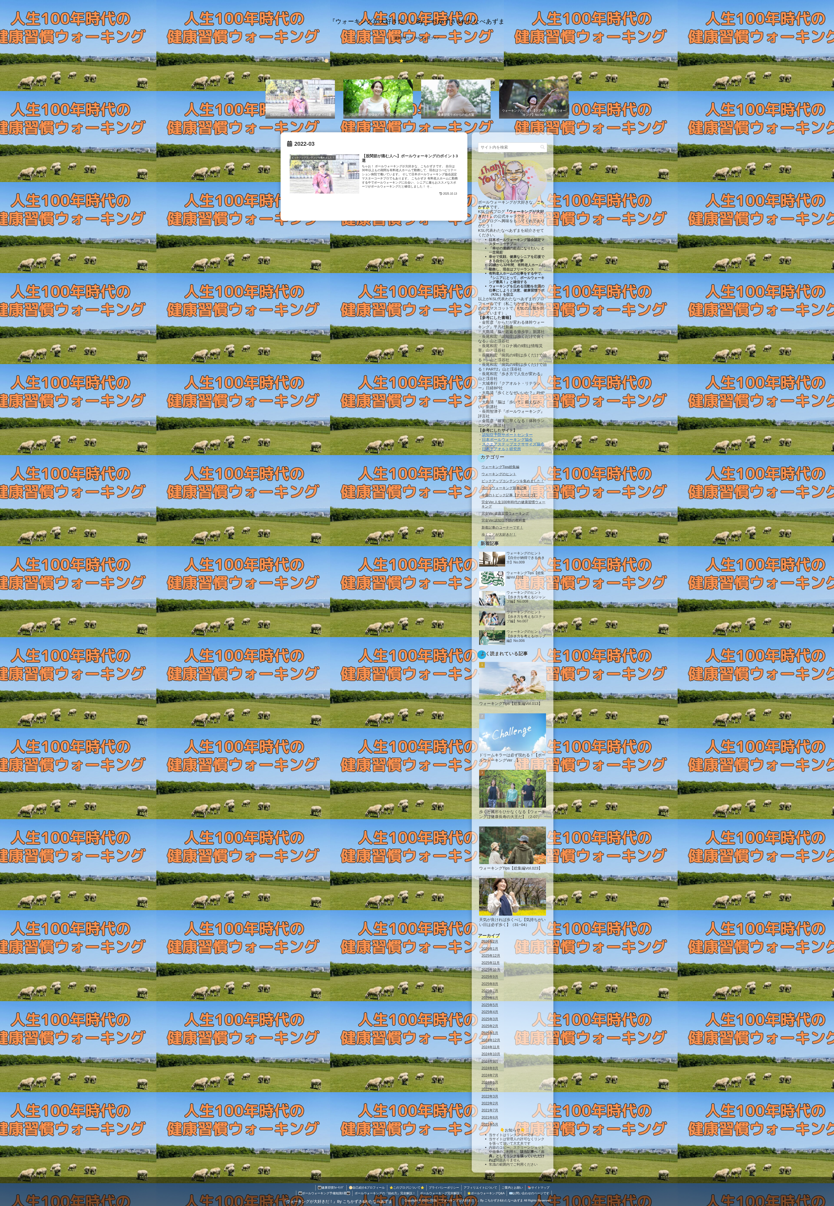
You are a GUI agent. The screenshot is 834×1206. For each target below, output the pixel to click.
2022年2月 (490, 1103)
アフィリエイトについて (480, 1187)
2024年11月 (491, 1047)
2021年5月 (490, 1124)
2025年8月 (490, 984)
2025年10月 (491, 969)
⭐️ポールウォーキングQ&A (486, 1193)
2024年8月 (490, 1068)
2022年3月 (490, 1096)
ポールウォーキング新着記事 (504, 488)
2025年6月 (490, 998)
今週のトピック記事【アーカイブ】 (509, 495)
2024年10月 (491, 1054)
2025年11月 (491, 962)
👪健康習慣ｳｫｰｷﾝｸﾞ (331, 1187)
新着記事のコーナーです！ (502, 527)
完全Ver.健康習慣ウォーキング (505, 513)
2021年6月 (490, 1117)
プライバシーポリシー (444, 1187)
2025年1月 (490, 1033)
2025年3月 (490, 1019)
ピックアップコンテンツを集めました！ (513, 481)
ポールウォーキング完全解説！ (441, 1193)
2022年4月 (490, 1089)
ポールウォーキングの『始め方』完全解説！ (385, 1193)
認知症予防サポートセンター (507, 435)
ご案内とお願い (512, 1187)
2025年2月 (490, 1026)
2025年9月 (490, 977)
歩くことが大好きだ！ (499, 534)
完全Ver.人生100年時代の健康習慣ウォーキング (513, 504)
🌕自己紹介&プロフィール (367, 1187)
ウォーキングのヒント (499, 474)
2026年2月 (490, 941)
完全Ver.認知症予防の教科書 (504, 520)
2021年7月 (490, 1110)
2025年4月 (490, 1012)
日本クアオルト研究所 (501, 449)
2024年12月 (491, 1040)
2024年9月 (490, 1061)
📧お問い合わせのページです (529, 1193)
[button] (542, 147)
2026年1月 (490, 948)
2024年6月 (490, 1082)
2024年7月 (490, 1075)
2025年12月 (491, 955)
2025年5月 (490, 1005)
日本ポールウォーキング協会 (507, 439)
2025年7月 (490, 990)
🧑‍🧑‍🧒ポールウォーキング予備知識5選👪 (324, 1193)
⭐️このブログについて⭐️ (406, 1187)
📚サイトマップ (538, 1187)
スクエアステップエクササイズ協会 (513, 444)
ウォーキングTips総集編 (500, 467)
